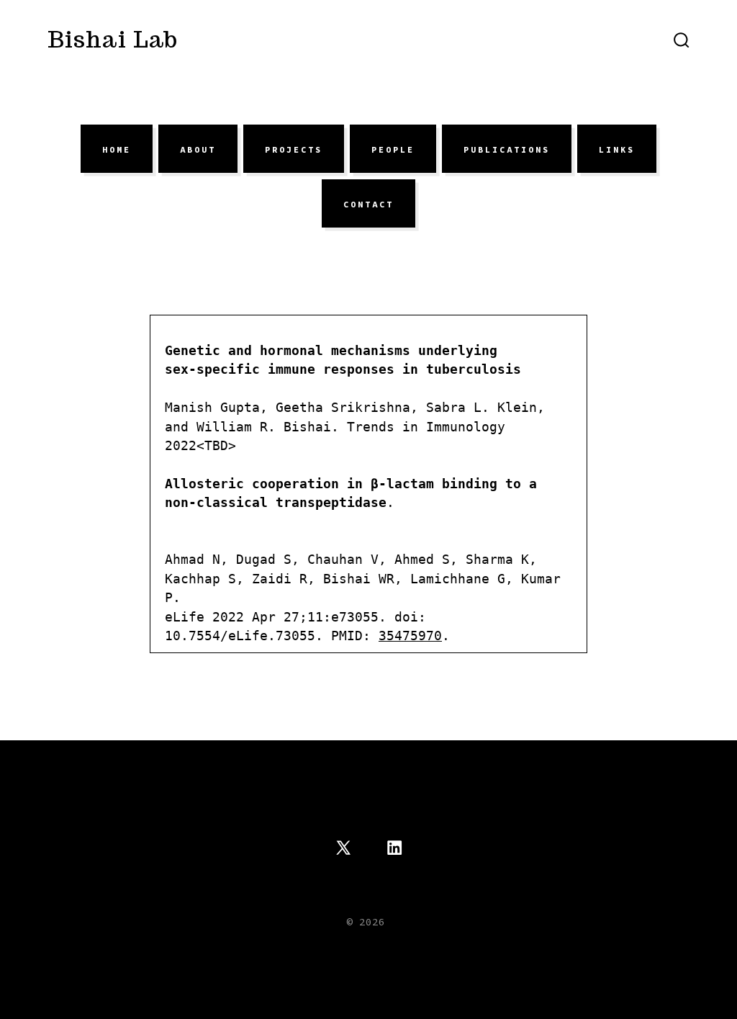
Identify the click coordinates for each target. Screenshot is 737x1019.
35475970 (410, 636)
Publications (507, 149)
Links (617, 149)
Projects (293, 149)
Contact (368, 204)
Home (116, 149)
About (198, 149)
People (393, 149)
